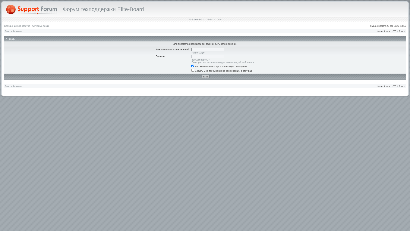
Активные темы (40, 26)
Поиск (209, 19)
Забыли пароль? (200, 59)
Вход (219, 19)
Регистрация (195, 19)
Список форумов (13, 31)
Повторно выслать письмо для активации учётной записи (223, 62)
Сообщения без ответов (17, 26)
